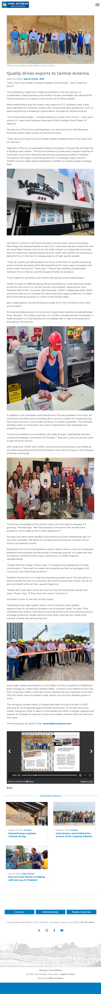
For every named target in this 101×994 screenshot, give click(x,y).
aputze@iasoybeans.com (57, 723)
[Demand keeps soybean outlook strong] (27, 814)
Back (9, 787)
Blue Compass (56, 978)
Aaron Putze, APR (34, 79)
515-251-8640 (87, 922)
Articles (27, 830)
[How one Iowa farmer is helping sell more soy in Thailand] (27, 857)
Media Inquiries (81, 912)
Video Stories (28, 874)
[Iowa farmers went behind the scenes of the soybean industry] (74, 814)
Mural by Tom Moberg (50, 970)
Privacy (71, 974)
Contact (19, 912)
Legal (62, 974)
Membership (50, 912)
